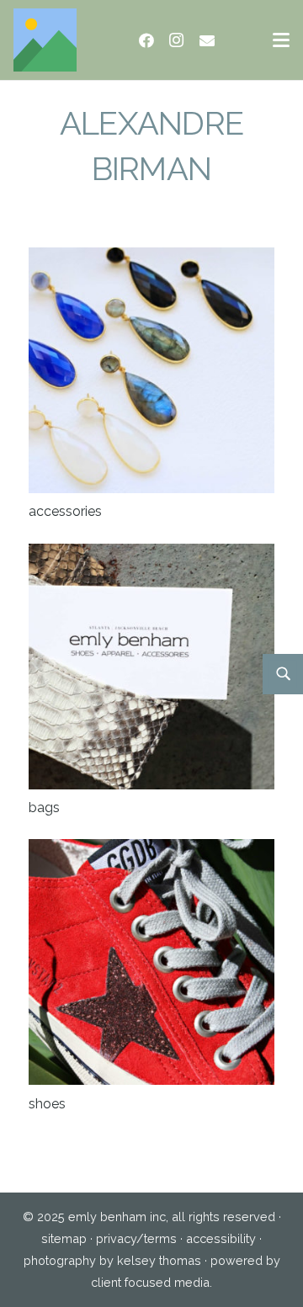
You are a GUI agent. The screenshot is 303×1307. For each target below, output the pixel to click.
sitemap (64, 1238)
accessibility (221, 1238)
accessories (65, 511)
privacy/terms (136, 1238)
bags (44, 808)
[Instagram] (177, 40)
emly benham (107, 1216)
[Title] (45, 40)
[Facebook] (146, 40)
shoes (47, 1104)
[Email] (207, 40)
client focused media (150, 1282)
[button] (281, 40)
